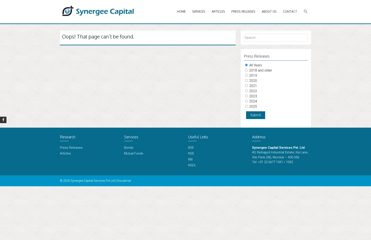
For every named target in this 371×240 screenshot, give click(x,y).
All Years (255, 65)
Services (198, 11)
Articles (218, 11)
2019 (252, 75)
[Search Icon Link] (305, 11)
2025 (252, 106)
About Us (269, 11)
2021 (252, 86)
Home (181, 11)
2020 (252, 81)
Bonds (128, 148)
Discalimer (124, 180)
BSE (191, 148)
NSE (191, 153)
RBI (190, 159)
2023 (252, 96)
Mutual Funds (133, 153)
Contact (290, 11)
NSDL (192, 165)
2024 (252, 101)
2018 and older (260, 70)
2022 (252, 91)
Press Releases (243, 11)
